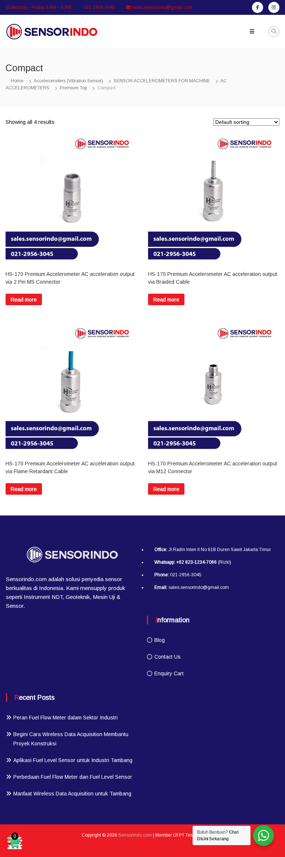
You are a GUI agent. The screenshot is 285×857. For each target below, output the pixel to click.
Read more (24, 300)
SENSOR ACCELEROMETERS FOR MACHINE (162, 80)
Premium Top (73, 87)
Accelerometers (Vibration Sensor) (68, 80)
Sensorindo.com (135, 835)
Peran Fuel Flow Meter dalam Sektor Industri (65, 718)
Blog (159, 640)
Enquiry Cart (169, 673)
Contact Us (167, 657)
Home (17, 80)
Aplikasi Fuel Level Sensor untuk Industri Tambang (72, 760)
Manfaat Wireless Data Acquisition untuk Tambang (72, 794)
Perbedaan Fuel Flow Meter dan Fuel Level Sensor (72, 777)
